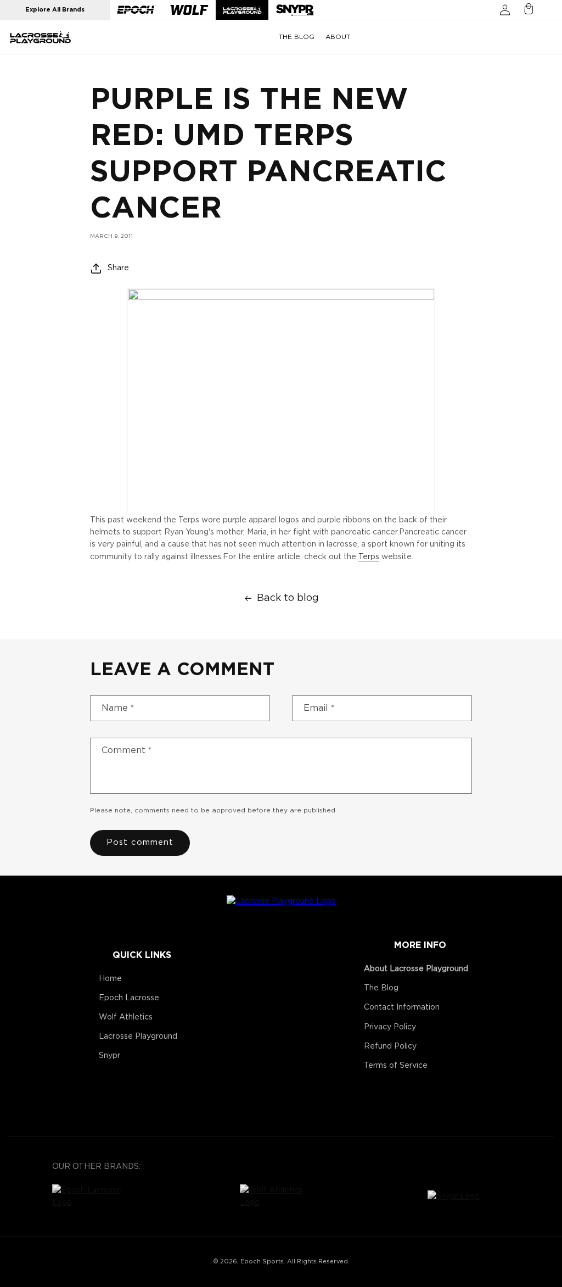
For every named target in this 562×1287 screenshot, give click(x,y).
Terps (368, 557)
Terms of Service (396, 1065)
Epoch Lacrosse (129, 998)
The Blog (381, 988)
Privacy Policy (390, 1027)
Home (110, 979)
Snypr (109, 1056)
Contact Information (402, 1007)
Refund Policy (390, 1046)
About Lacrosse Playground (416, 969)
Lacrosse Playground (138, 1036)
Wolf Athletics (126, 1017)
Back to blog (288, 598)
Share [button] (118, 268)
